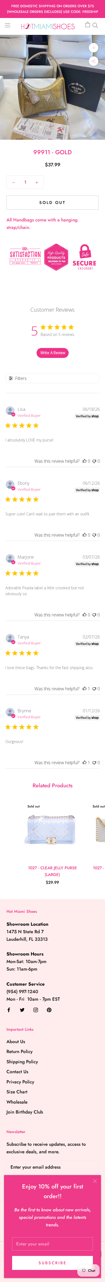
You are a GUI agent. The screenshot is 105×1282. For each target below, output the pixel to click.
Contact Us (17, 1071)
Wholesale (16, 1102)
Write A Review (52, 352)
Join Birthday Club (24, 1112)
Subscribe (52, 1263)
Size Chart (16, 1092)
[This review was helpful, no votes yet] (84, 461)
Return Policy (19, 1051)
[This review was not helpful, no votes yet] (94, 461)
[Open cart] (87, 24)
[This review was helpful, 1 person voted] (84, 689)
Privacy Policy (20, 1082)
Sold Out (52, 203)
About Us (15, 1041)
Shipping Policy (22, 1061)
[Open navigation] (7, 25)
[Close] (95, 1181)
